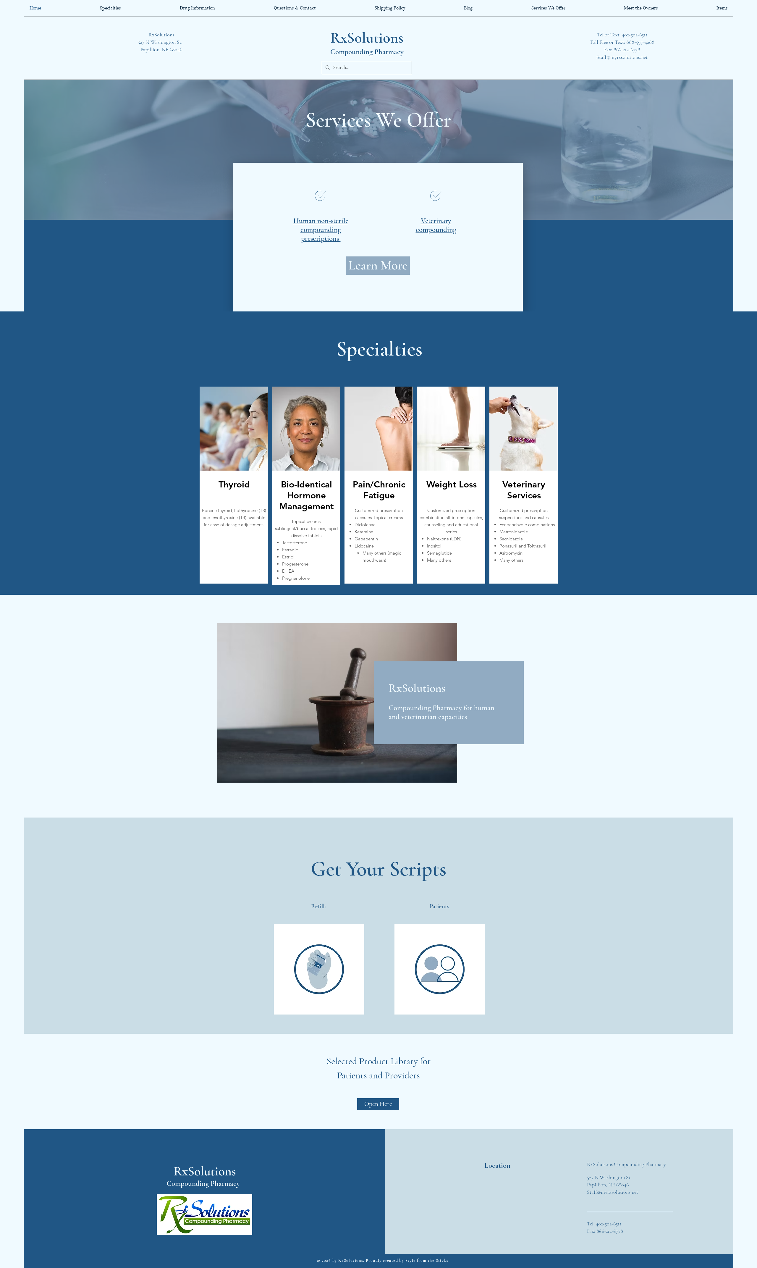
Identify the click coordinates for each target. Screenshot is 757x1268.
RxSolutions (366, 38)
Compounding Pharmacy (367, 51)
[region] (439, 969)
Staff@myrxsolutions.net (622, 57)
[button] (318, 906)
